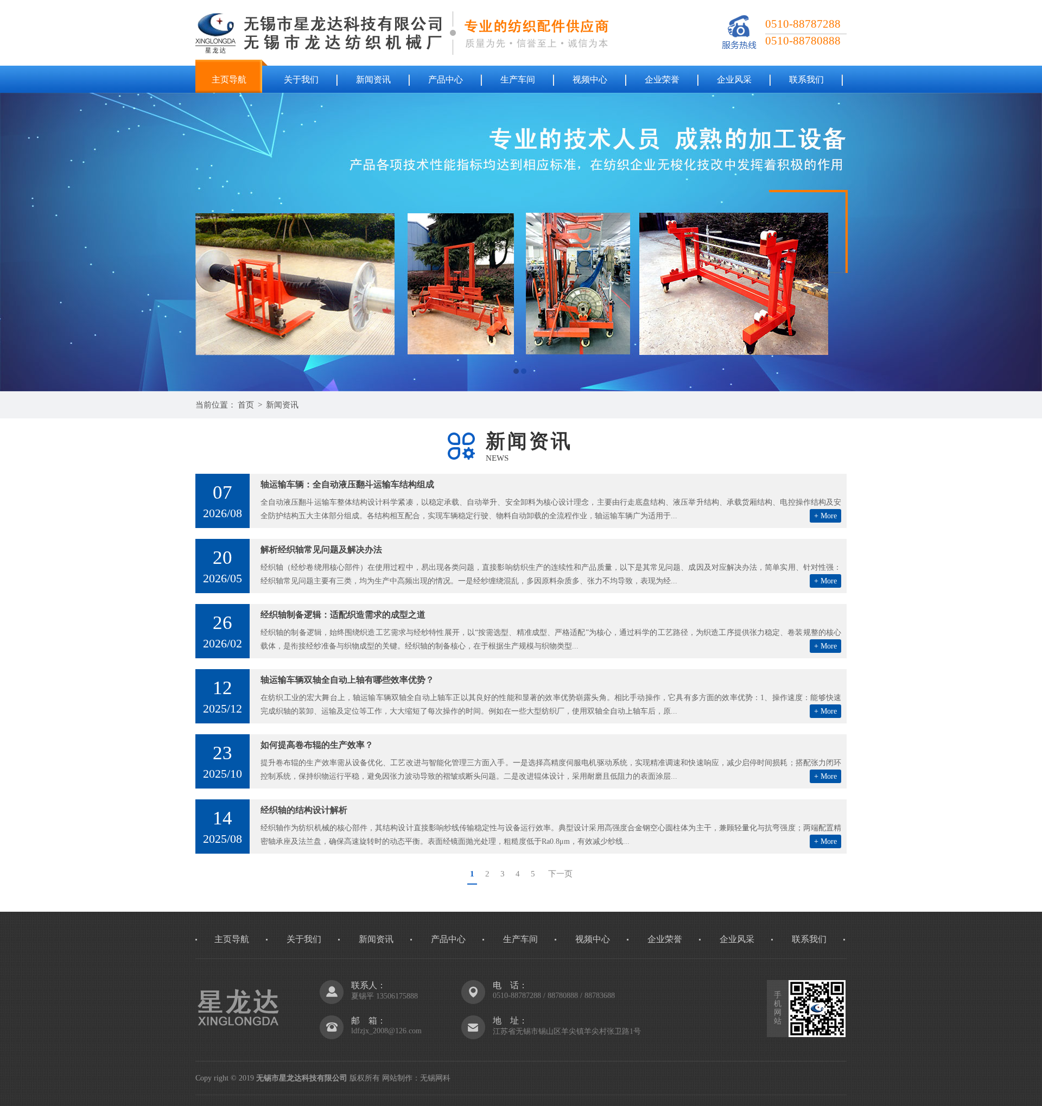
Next (1023, 242)
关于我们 (301, 79)
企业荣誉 (662, 79)
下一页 (560, 873)
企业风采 (734, 79)
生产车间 (517, 79)
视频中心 (590, 79)
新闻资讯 (373, 79)
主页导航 (229, 79)
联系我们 (806, 79)
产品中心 (445, 79)
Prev (19, 242)
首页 (246, 405)
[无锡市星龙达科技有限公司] (521, 242)
